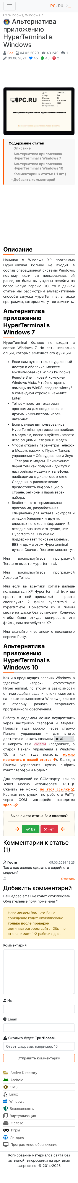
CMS (13, 1087)
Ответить (68, 879)
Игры (15, 1130)
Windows (15, 15)
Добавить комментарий (34, 179)
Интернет (17, 1137)
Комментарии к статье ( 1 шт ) (39, 174)
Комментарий (15, 945)
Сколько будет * (31, 1038)
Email (12, 1019)
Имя (10, 1000)
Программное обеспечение (33, 1144)
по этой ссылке (55, 789)
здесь (8, 805)
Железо (16, 1123)
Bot (10, 53)
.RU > (60, 5)
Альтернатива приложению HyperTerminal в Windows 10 (38, 166)
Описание (22, 148)
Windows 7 (34, 15)
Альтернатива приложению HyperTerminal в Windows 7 (37, 156)
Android (16, 1080)
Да (32, 829)
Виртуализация (22, 1116)
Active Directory (23, 1073)
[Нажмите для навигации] (9, 6)
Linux (13, 1094)
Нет (50, 829)
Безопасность (21, 1108)
